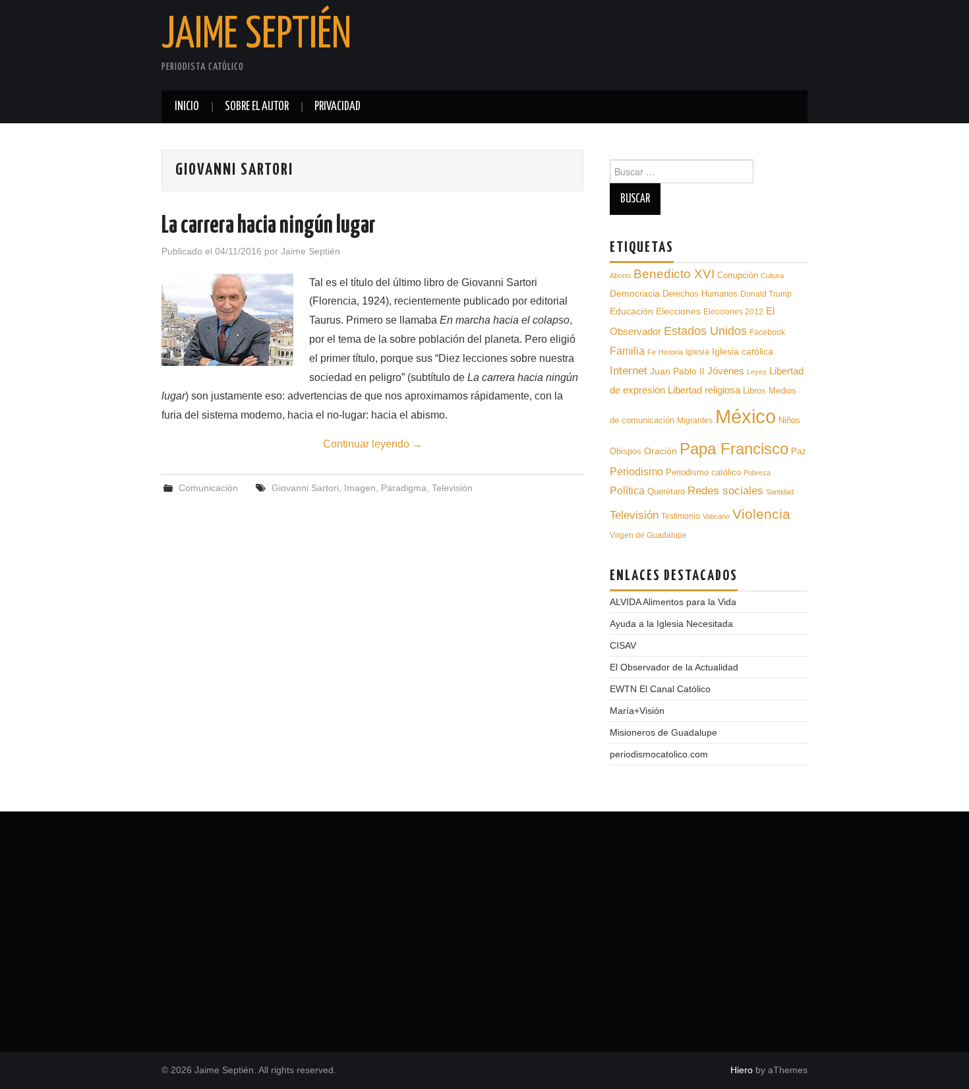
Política (627, 490)
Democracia (635, 293)
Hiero (741, 1070)
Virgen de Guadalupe (648, 535)
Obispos (625, 451)
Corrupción (737, 275)
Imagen (360, 488)
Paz (798, 451)
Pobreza (757, 473)
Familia (627, 351)
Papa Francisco (734, 448)
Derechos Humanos (700, 294)
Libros (754, 391)
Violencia (761, 513)
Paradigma (403, 488)
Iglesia (697, 352)
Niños (789, 420)
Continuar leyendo (373, 444)
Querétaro (666, 491)
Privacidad (337, 107)
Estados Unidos (705, 331)
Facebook (767, 332)
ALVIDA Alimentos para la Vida (673, 602)
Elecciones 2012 (733, 311)
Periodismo (636, 471)
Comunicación (208, 488)
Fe (651, 352)
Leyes (757, 372)
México (745, 416)
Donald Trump (766, 293)
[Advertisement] (485, 927)
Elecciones (678, 311)
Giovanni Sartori (305, 488)
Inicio (187, 107)
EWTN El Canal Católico (660, 689)
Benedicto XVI (674, 274)
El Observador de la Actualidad (674, 667)
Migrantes (695, 420)
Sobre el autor (257, 107)
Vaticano (716, 516)
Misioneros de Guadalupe (663, 732)
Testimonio (680, 516)
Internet (628, 370)
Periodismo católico (703, 472)
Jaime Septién (256, 36)
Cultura (772, 276)
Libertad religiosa (704, 390)
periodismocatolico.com (659, 754)
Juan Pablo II (677, 371)
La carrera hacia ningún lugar (269, 226)
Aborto (620, 276)
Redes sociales (725, 491)
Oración (660, 451)
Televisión (452, 488)
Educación (631, 311)
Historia (671, 352)
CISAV (623, 645)
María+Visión (637, 710)
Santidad (780, 492)
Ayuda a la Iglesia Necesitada (671, 623)
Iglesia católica (742, 351)
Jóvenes (725, 371)
